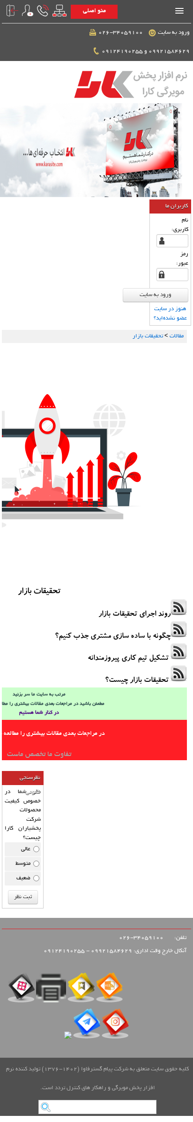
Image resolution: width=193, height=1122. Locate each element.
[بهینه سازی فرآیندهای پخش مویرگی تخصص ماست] (96, 150)
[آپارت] (21, 990)
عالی (25, 849)
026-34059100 (122, 33)
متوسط (22, 864)
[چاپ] (51, 990)
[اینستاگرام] (115, 1026)
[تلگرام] (86, 1026)
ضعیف (23, 878)
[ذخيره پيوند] (81, 990)
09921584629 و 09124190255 (146, 51)
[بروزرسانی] (68, 1038)
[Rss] (109, 990)
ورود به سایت (174, 33)
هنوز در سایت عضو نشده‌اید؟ (170, 313)
